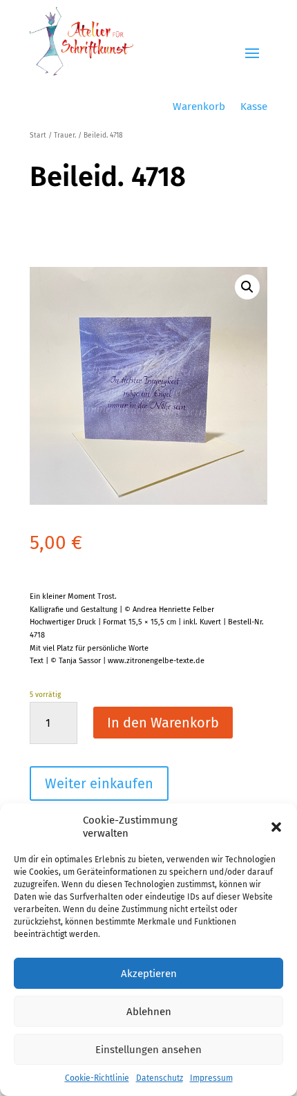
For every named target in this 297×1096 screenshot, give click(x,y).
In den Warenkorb (163, 722)
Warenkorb (199, 107)
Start (38, 135)
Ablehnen (148, 1011)
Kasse (253, 107)
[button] (276, 827)
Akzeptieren (149, 973)
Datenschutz (159, 1078)
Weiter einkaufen (99, 783)
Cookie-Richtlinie (97, 1078)
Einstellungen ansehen (148, 1049)
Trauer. (65, 135)
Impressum (211, 1078)
